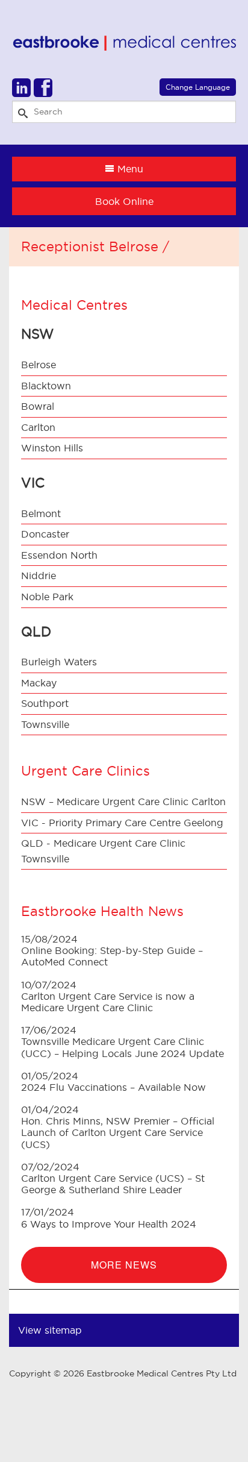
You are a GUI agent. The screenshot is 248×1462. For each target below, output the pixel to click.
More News (124, 1265)
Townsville (45, 724)
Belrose (38, 365)
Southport (45, 703)
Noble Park (47, 597)
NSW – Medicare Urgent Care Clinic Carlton (123, 801)
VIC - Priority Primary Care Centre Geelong (122, 823)
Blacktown (46, 386)
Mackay (39, 683)
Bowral (37, 406)
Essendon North (59, 555)
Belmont (41, 513)
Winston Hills (52, 448)
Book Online (124, 201)
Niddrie (38, 575)
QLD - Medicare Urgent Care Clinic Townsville (103, 851)
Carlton (38, 427)
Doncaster (45, 534)
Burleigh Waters (59, 662)
